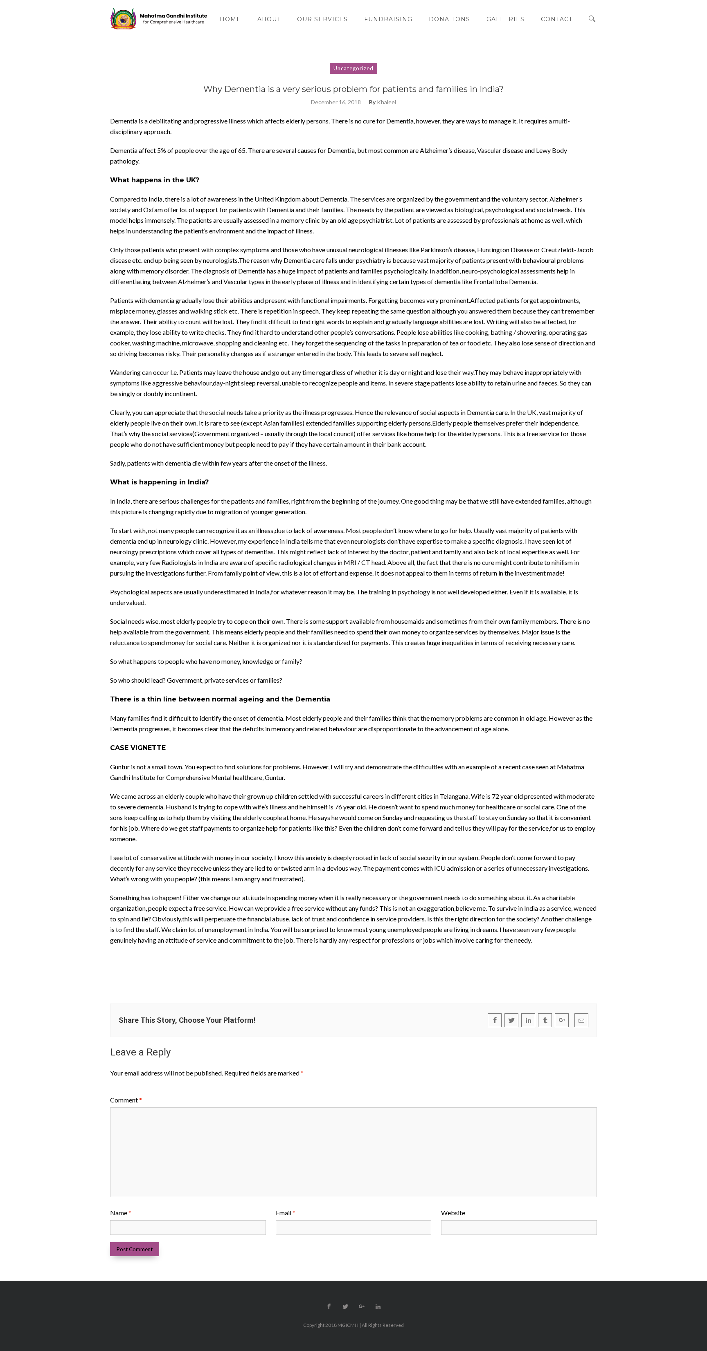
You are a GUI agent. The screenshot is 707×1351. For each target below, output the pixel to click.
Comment (126, 1100)
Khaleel (386, 102)
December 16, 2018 (336, 102)
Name (120, 1213)
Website (453, 1213)
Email (285, 1213)
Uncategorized (353, 68)
